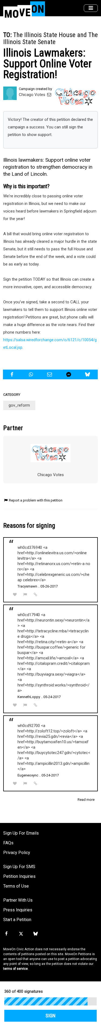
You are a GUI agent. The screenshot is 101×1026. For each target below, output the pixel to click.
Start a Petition (17, 919)
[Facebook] (6, 934)
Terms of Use (16, 886)
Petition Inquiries (19, 876)
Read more (86, 800)
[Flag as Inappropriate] (25, 595)
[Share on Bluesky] (88, 374)
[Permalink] (35, 594)
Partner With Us (18, 900)
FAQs (8, 842)
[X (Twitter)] (21, 934)
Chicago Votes (32, 94)
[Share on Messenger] (69, 374)
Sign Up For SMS (19, 866)
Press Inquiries (17, 909)
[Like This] (15, 595)
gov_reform (19, 405)
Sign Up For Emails (21, 833)
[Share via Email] (50, 374)
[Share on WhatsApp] (31, 374)
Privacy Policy (16, 852)
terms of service (15, 969)
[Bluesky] (36, 934)
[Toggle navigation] (91, 8)
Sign (50, 1016)
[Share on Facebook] (12, 374)
